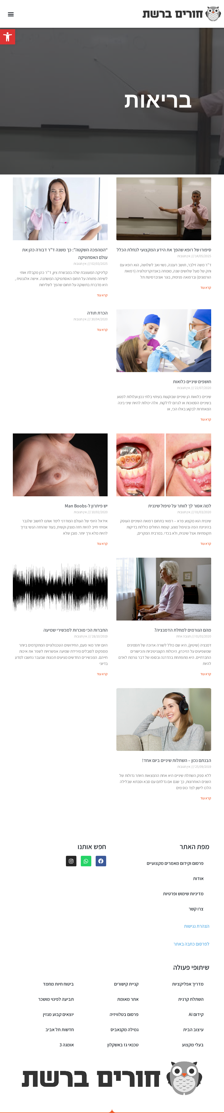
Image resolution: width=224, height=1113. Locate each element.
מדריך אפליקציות (188, 984)
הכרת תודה (97, 313)
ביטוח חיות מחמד (58, 984)
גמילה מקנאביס (125, 1029)
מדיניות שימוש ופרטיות (183, 894)
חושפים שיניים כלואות (192, 382)
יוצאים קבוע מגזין (58, 1014)
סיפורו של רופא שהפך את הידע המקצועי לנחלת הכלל (164, 250)
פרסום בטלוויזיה (124, 1014)
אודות (198, 878)
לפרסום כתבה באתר (191, 944)
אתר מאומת (128, 999)
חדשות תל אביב (60, 1029)
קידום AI (196, 1014)
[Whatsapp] (86, 861)
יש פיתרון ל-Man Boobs (86, 506)
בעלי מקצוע (193, 1045)
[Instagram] (71, 861)
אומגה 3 (67, 1045)
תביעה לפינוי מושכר (56, 999)
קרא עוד (205, 287)
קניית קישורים (126, 984)
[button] (7, 36)
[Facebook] (101, 861)
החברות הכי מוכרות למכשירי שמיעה (75, 630)
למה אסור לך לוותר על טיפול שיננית (179, 506)
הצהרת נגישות (196, 926)
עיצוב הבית (193, 1029)
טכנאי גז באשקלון (123, 1045)
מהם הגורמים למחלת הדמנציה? (182, 630)
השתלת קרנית (191, 999)
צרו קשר (196, 909)
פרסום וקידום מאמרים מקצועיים (175, 863)
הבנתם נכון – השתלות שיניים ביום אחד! (176, 760)
